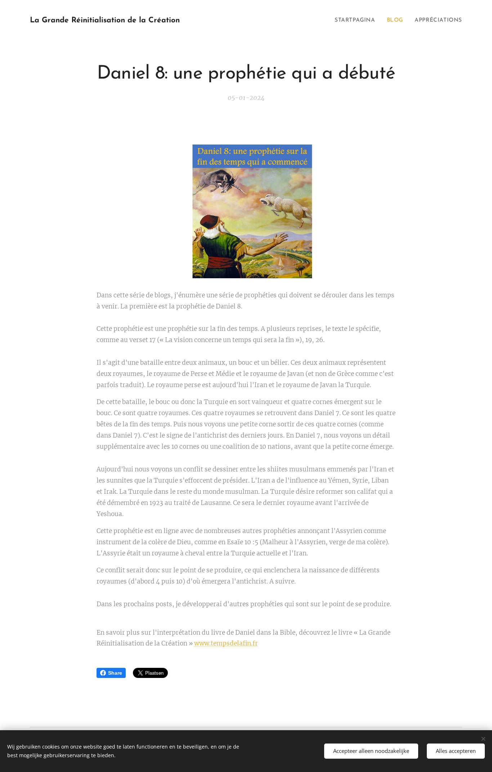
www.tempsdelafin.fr (226, 643)
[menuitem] (357, 21)
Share (115, 673)
